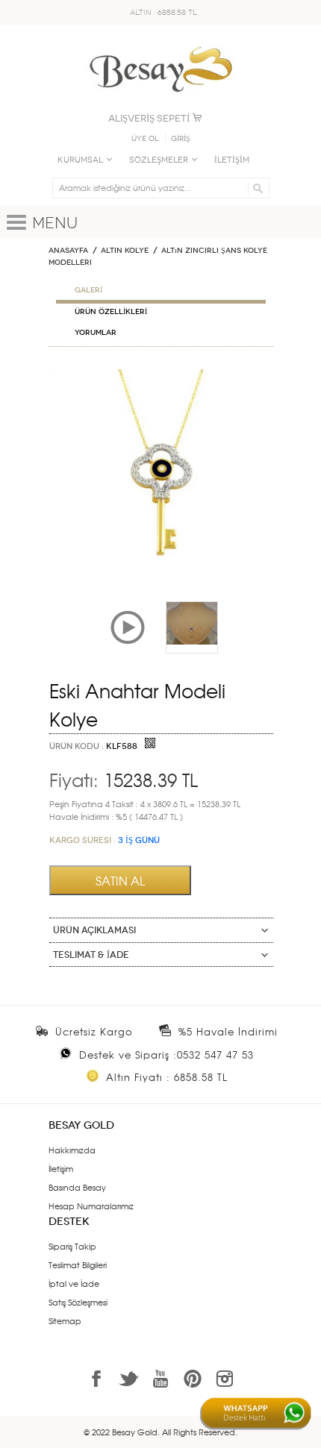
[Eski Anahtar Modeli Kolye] (161, 375)
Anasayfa (68, 250)
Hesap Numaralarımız (91, 1206)
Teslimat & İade (91, 955)
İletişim (61, 1168)
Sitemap (65, 1320)
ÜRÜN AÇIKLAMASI (94, 930)
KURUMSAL (80, 160)
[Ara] (256, 188)
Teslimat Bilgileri (78, 1264)
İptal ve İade (74, 1283)
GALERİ (88, 290)
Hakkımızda (72, 1150)
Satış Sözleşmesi (78, 1302)
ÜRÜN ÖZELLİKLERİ (111, 311)
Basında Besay (77, 1187)
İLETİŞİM (231, 160)
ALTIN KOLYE (125, 250)
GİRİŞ (180, 138)
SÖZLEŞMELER (158, 160)
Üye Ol (145, 138)
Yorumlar (95, 332)
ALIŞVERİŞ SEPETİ (149, 118)
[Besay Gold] (160, 42)
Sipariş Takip (72, 1246)
